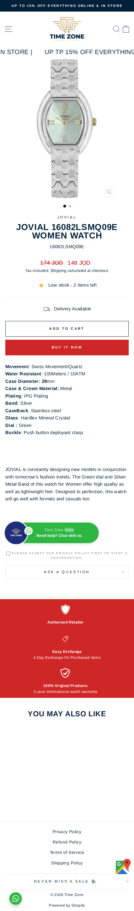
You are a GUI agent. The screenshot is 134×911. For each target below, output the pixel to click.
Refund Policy (67, 842)
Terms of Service (67, 852)
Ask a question (67, 572)
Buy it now (67, 347)
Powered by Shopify (67, 905)
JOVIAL (67, 217)
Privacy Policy (67, 831)
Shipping (58, 270)
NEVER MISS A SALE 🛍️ (65, 881)
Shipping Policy (67, 863)
